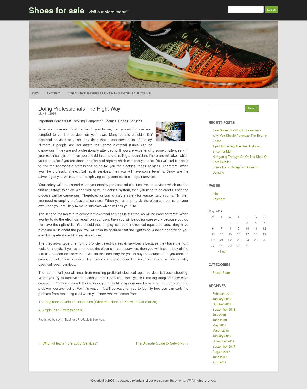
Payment (53, 93)
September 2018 (224, 309)
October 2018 (222, 304)
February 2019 (222, 293)
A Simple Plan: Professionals (60, 309)
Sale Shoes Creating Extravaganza (237, 130)
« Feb (221, 251)
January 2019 (222, 298)
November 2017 (223, 341)
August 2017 (221, 351)
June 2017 (220, 356)
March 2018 (221, 330)
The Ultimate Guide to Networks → (162, 343)
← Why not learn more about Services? (68, 343)
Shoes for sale (56, 10)
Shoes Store (221, 272)
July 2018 (219, 314)
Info (35, 93)
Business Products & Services (84, 319)
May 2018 (219, 325)
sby (58, 319)
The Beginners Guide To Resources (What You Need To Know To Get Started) (97, 301)
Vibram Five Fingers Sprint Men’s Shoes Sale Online (109, 93)
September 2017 (224, 346)
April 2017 (219, 362)
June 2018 (220, 320)
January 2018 (222, 335)
